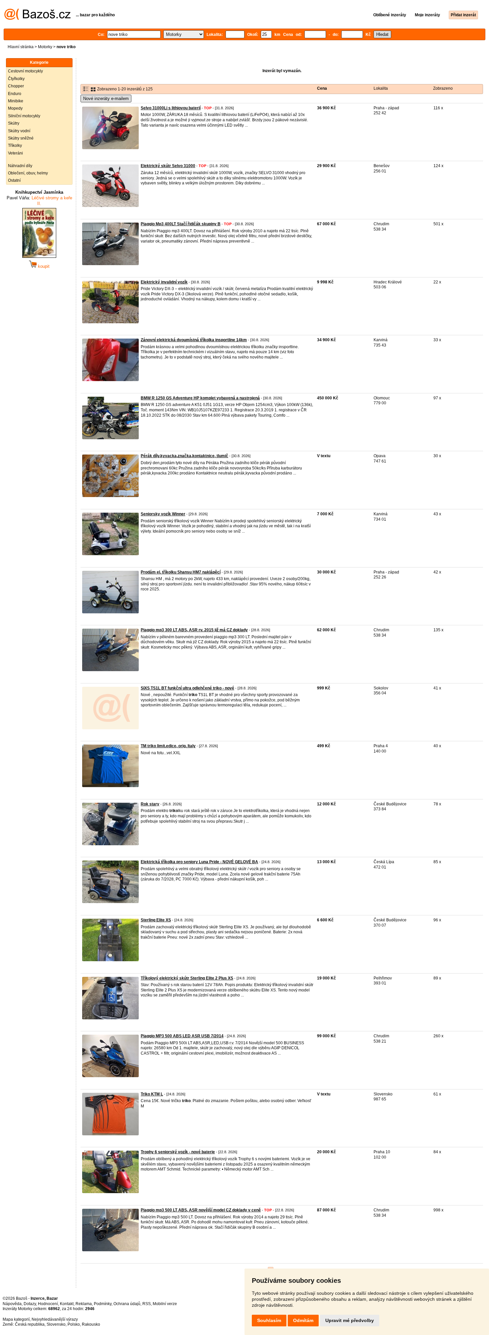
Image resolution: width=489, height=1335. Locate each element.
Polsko (74, 1324)
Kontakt (67, 1303)
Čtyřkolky (16, 78)
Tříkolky (15, 145)
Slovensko (56, 1324)
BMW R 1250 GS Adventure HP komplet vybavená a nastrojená (200, 398)
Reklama (84, 1303)
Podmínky (102, 1303)
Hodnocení (48, 1303)
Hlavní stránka (21, 47)
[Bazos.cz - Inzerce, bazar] (37, 18)
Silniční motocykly (24, 116)
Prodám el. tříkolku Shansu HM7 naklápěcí (181, 572)
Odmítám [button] (303, 1320)
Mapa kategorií (16, 1319)
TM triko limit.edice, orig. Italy (168, 746)
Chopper (16, 86)
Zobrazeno (443, 88)
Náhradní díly (20, 165)
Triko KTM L (152, 1094)
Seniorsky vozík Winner (163, 514)
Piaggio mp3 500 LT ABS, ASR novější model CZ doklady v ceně (201, 1210)
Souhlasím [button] (269, 1320)
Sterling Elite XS (156, 920)
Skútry (13, 123)
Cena (322, 88)
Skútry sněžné (21, 138)
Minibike (15, 101)
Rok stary (150, 804)
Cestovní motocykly (25, 71)
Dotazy (30, 1303)
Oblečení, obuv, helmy (28, 173)
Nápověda (12, 1303)
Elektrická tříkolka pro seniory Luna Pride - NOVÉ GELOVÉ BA (199, 862)
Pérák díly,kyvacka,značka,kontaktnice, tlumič (184, 456)
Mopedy (15, 108)
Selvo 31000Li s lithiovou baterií (171, 108)
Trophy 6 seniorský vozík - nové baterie (178, 1152)
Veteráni (15, 153)
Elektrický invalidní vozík (164, 282)
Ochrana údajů (126, 1303)
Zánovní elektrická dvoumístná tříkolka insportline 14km (194, 340)
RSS (146, 1303)
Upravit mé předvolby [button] (349, 1320)
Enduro (14, 93)
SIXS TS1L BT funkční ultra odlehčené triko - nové (187, 688)
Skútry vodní (19, 131)
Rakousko (91, 1324)
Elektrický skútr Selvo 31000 (168, 165)
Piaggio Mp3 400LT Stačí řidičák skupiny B (181, 224)
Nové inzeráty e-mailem (106, 98)
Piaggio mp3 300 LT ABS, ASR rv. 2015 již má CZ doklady (194, 630)
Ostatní (14, 180)
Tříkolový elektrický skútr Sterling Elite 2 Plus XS (187, 978)
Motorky (45, 47)
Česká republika (30, 1324)
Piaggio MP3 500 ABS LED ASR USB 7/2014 (182, 1036)
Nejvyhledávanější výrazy (55, 1319)
